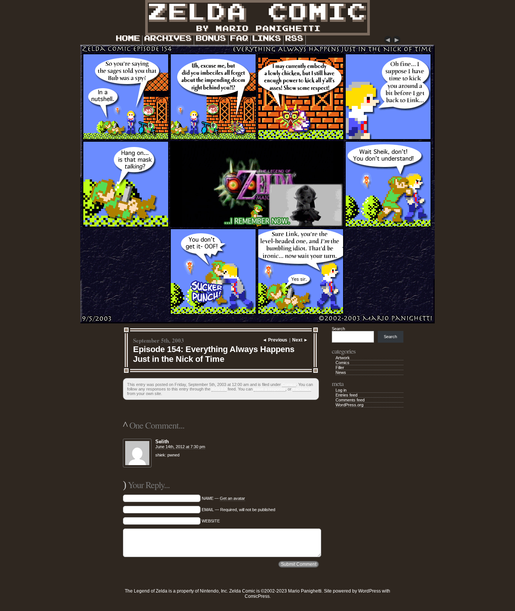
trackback (302, 389)
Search (338, 328)
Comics (289, 384)
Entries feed (346, 395)
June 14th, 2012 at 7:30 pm (180, 446)
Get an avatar (232, 498)
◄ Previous (274, 340)
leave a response (269, 389)
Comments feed (350, 400)
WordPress (369, 591)
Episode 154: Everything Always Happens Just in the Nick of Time (213, 354)
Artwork (343, 357)
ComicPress (257, 596)
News (341, 372)
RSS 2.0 (219, 389)
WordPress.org (349, 405)
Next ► (300, 340)
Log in (341, 390)
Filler (340, 367)
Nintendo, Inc (213, 591)
